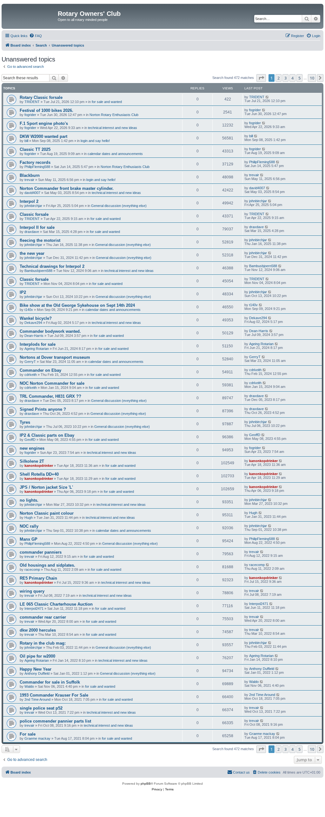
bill (26, 141)
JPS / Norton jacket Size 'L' (46, 487)
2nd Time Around (37, 699)
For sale (28, 734)
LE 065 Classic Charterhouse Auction (56, 604)
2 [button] (278, 78)
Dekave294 (33, 323)
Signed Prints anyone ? (43, 409)
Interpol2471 (33, 608)
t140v (28, 310)
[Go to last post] (267, 97)
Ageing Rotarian (36, 349)
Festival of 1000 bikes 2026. (46, 110)
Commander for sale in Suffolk (50, 682)
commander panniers (41, 552)
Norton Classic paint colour (47, 513)
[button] (261, 78)
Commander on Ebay (40, 370)
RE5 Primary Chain (38, 578)
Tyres (25, 422)
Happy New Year (35, 669)
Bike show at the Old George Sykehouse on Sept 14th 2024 (77, 305)
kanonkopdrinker (38, 465)
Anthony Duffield (37, 673)
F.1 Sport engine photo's (44, 123)
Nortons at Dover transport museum (55, 357)
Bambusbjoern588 (38, 271)
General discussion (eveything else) (119, 206)
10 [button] (312, 78)
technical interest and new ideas (112, 128)
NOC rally (29, 526)
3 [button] (285, 78)
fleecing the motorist (40, 240)
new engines (32, 448)
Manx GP (28, 539)
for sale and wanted (107, 102)
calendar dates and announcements (115, 154)
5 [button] (299, 78)
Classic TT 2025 (35, 149)
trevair (29, 180)
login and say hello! (95, 141)
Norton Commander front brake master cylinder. (67, 188)
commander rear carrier (43, 617)
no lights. (29, 500)
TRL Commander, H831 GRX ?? (50, 396)
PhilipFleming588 (37, 167)
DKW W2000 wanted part (43, 136)
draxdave (31, 232)
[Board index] (30, 15)
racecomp (32, 569)
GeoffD (30, 439)
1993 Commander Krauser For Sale (54, 695)
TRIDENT (32, 102)
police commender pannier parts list (55, 721)
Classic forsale (34, 214)
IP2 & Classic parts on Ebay (47, 435)
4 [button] (292, 78)
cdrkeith (30, 374)
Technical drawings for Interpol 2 (52, 266)
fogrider (30, 115)
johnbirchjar (33, 206)
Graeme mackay (37, 738)
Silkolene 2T (32, 461)
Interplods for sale (38, 344)
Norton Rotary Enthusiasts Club (114, 115)
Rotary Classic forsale (41, 97)
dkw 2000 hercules (38, 630)
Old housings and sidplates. (47, 565)
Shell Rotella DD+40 (39, 474)
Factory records (35, 162)
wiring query (32, 591)
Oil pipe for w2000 (37, 656)
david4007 (32, 193)
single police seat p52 (41, 708)
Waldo (29, 686)
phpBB (146, 783)
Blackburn (30, 175)
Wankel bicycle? (36, 318)
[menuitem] (35, 36)
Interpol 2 (29, 201)
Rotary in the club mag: (43, 643)
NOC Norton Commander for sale (52, 383)
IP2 (23, 292)
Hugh (28, 517)
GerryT (30, 361)
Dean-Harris (33, 336)
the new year (32, 253)
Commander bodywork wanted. (50, 331)
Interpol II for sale (37, 227)
